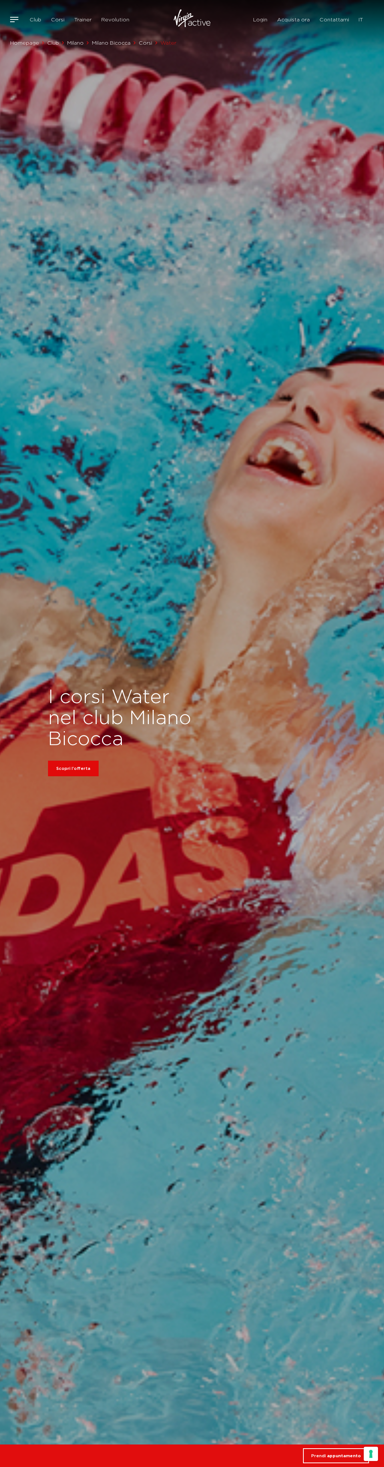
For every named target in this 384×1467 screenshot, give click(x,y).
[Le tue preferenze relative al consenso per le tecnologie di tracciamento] (371, 1454)
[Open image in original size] (192, 20)
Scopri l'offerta (73, 768)
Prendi (336, 1455)
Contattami (334, 20)
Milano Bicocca (111, 43)
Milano (75, 43)
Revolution (115, 20)
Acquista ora (293, 20)
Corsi (57, 20)
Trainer (83, 20)
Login (260, 20)
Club (35, 20)
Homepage (24, 43)
